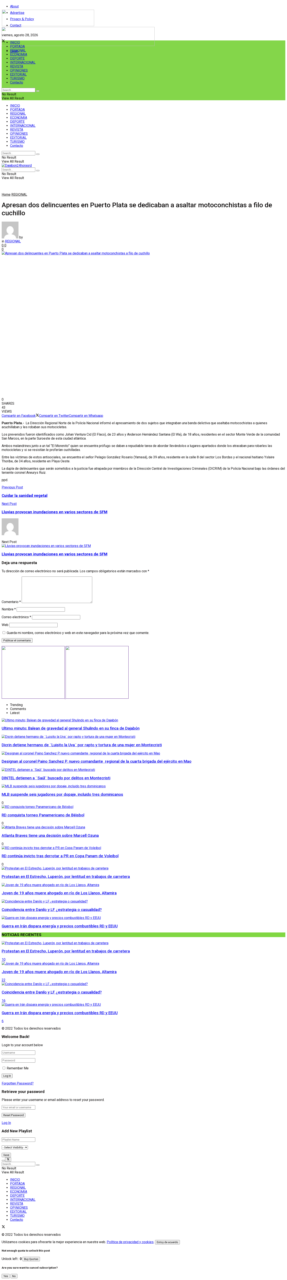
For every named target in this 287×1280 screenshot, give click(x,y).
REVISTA (16, 66)
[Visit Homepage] (48, 25)
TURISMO (17, 78)
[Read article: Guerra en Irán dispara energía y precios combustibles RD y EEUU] (143, 1005)
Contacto (16, 82)
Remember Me (18, 1068)
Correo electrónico (16, 617)
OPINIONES (19, 70)
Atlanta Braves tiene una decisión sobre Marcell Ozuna (50, 835)
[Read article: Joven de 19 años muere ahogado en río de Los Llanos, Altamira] (143, 964)
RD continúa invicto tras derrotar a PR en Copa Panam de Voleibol (60, 856)
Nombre (9, 609)
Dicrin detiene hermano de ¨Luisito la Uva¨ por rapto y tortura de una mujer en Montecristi (82, 745)
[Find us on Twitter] (3, 1227)
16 (3, 1001)
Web (5, 625)
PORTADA (17, 46)
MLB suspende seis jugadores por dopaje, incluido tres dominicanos (62, 794)
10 (3, 960)
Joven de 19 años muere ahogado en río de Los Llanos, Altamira (59, 893)
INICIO (15, 42)
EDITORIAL (18, 74)
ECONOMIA (18, 54)
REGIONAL (18, 50)
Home (6, 195)
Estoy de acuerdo (167, 1242)
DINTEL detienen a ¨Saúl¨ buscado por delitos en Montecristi (56, 778)
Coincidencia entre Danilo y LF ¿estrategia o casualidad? (52, 909)
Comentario (11, 602)
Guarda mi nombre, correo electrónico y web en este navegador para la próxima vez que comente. (78, 633)
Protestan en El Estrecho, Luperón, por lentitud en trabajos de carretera (66, 876)
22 (3, 980)
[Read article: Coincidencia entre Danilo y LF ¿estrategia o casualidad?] (143, 984)
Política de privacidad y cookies (130, 1242)
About (14, 6)
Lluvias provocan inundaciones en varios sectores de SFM (54, 554)
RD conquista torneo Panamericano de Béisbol (43, 815)
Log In (6, 1123)
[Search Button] (37, 91)
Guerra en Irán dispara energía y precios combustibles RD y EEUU (60, 926)
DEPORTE (17, 58)
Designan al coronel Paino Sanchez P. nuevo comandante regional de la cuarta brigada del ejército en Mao (96, 761)
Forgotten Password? (18, 1083)
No (14, 1276)
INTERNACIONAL (23, 62)
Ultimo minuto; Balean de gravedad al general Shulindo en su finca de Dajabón (71, 728)
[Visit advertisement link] (78, 45)
